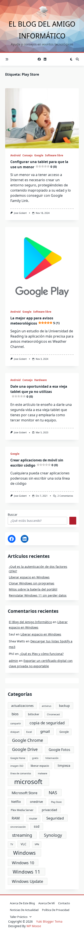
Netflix (16, 801)
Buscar (12, 514)
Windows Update (27, 881)
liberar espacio (40, 766)
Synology (53, 835)
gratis (35, 758)
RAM (16, 818)
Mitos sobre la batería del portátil (33, 589)
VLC (23, 844)
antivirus (46, 705)
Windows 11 (26, 871)
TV (11, 844)
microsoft (28, 782)
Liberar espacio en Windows (29, 577)
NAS (53, 792)
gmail (45, 731)
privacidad (49, 810)
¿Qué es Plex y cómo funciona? (42, 654)
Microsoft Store (24, 792)
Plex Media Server (22, 810)
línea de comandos (20, 773)
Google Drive (25, 749)
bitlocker (33, 714)
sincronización (18, 826)
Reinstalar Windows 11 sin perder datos (38, 595)
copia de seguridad (47, 722)
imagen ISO (16, 765)
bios (15, 713)
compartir (15, 723)
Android (15, 155)
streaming (22, 835)
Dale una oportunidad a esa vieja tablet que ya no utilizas (38, 391)
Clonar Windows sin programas (31, 583)
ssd (36, 826)
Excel (29, 731)
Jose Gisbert (20, 212)
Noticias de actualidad (24, 910)
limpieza (64, 765)
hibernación (52, 758)
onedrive (36, 801)
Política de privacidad (55, 910)
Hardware (40, 380)
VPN (37, 844)
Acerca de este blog (22, 903)
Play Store (56, 801)
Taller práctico (19, 917)
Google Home (17, 758)
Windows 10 (23, 862)
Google (38, 155)
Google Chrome (27, 740)
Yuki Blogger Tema (49, 921)
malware (42, 773)
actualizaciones (22, 705)
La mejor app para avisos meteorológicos (35, 321)
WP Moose (33, 926)
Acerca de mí (46, 903)
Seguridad (55, 818)
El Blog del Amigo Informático (30, 622)
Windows (24, 852)
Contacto (64, 903)
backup (64, 705)
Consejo (27, 155)
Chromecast (53, 714)
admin (13, 661)
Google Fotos (59, 749)
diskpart (14, 731)
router (33, 818)
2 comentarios (65, 495)
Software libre (54, 155)
